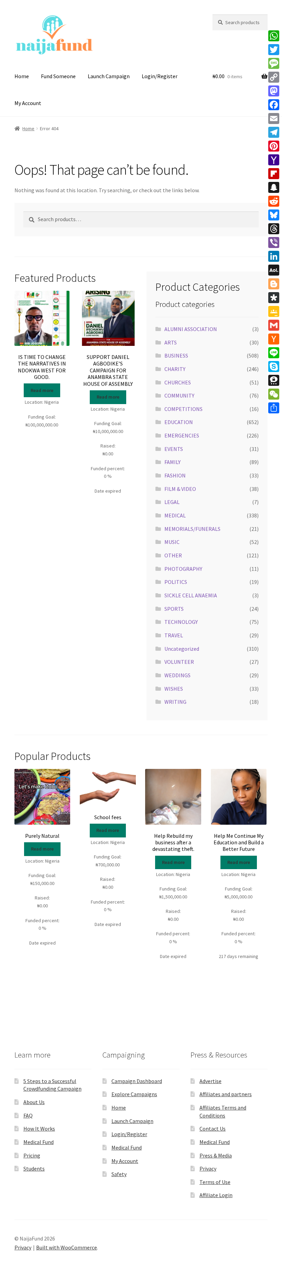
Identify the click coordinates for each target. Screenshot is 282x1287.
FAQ (28, 1115)
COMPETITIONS (183, 408)
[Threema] (274, 380)
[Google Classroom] (274, 311)
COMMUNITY (179, 395)
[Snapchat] (274, 187)
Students (34, 1168)
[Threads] (274, 229)
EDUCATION (178, 422)
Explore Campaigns (134, 1094)
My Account (27, 103)
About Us (34, 1102)
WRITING (175, 701)
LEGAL (172, 501)
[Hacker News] (274, 339)
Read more (42, 390)
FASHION (175, 475)
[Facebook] (274, 105)
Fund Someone (58, 76)
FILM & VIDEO (180, 488)
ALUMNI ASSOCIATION (190, 329)
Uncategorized (181, 648)
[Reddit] (274, 201)
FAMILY (172, 462)
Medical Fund (38, 1142)
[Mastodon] (274, 91)
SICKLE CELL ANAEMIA (190, 595)
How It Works (39, 1128)
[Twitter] (274, 49)
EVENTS (173, 448)
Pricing (31, 1155)
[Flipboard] (274, 174)
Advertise (210, 1081)
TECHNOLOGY (181, 621)
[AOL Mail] (274, 270)
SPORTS (174, 608)
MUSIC (172, 541)
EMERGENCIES (181, 435)
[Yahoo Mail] (274, 160)
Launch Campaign (109, 76)
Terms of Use (214, 1181)
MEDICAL (175, 515)
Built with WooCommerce (66, 1247)
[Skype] (274, 366)
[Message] (274, 63)
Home (21, 76)
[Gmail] (274, 325)
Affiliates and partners (225, 1094)
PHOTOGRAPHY (183, 568)
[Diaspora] (274, 298)
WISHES (173, 688)
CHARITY (174, 368)
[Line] (274, 353)
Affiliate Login (215, 1195)
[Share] (274, 408)
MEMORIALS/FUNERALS (192, 528)
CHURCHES (177, 382)
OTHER (173, 555)
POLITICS (175, 581)
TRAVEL (173, 635)
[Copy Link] (274, 77)
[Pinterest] (274, 146)
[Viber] (274, 242)
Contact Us (212, 1128)
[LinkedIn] (274, 256)
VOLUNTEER (179, 661)
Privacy (207, 1168)
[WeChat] (274, 394)
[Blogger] (274, 284)
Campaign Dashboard (136, 1081)
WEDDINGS (177, 675)
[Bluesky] (274, 215)
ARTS (170, 342)
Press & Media (215, 1155)
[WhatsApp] (274, 36)
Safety (119, 1174)
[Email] (274, 118)
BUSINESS (176, 355)
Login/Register (159, 76)
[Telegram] (274, 132)
